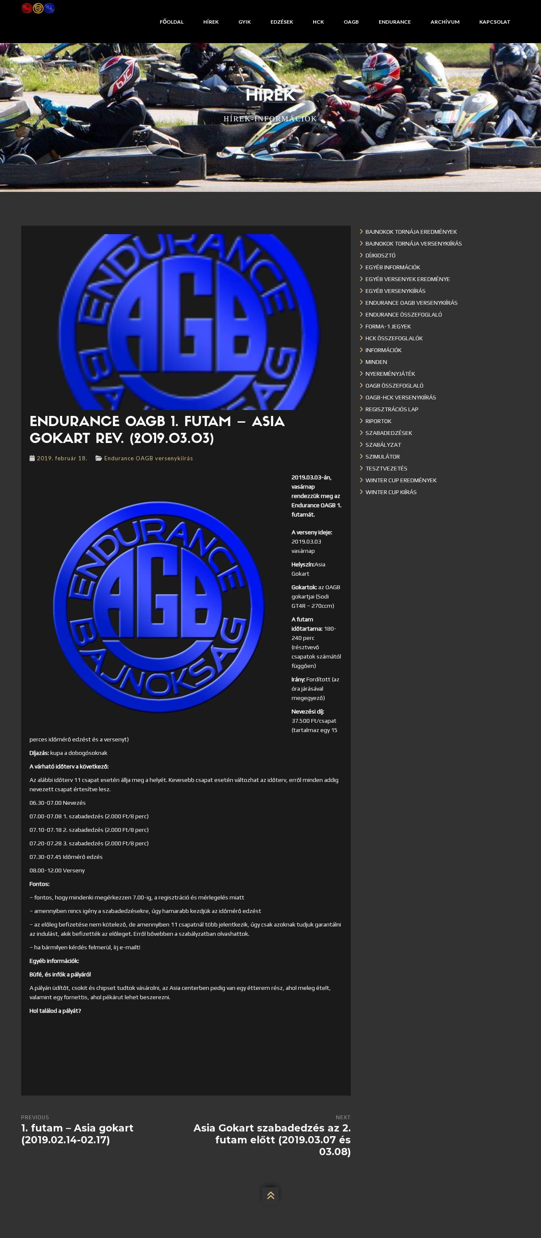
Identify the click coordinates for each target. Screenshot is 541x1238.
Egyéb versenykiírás (396, 290)
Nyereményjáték (390, 373)
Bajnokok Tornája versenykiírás (414, 243)
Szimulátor (383, 456)
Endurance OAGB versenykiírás (148, 458)
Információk (384, 350)
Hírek (211, 22)
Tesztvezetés (386, 468)
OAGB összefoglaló (395, 385)
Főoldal (171, 22)
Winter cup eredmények (401, 480)
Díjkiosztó (381, 255)
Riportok (378, 421)
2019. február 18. (62, 458)
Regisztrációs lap (392, 409)
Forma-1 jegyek (388, 326)
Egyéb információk (393, 267)
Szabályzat (383, 444)
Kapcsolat (495, 22)
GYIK (244, 22)
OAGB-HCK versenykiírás (401, 397)
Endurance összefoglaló (404, 314)
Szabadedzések (389, 432)
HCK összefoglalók (394, 338)
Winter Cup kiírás (391, 492)
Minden (376, 361)
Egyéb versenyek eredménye (408, 279)
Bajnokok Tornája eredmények (411, 231)
